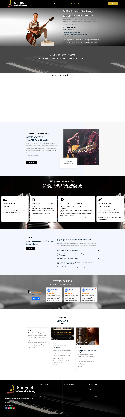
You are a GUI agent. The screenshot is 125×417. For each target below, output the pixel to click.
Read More (30, 350)
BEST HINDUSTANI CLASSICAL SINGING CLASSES (75, 34)
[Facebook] (6, 408)
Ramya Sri (70, 289)
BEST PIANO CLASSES (69, 29)
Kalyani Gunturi (54, 289)
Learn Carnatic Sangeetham (37, 333)
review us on (35, 298)
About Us (61, 3)
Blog (72, 3)
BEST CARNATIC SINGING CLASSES (72, 32)
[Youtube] (13, 408)
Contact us (77, 3)
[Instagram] (9, 408)
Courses (67, 3)
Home (55, 3)
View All (30, 248)
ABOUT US (31, 162)
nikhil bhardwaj (89, 289)
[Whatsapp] (11, 408)
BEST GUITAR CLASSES (69, 31)
